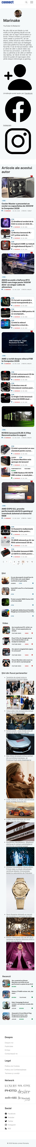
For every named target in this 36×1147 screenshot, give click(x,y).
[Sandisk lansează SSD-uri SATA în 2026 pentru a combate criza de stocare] (5, 553)
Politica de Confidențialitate (15, 1070)
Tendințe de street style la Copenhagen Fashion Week (17, 678)
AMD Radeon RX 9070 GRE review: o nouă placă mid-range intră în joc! (22, 475)
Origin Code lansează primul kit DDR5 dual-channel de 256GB (21, 399)
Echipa (7, 1050)
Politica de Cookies (12, 1066)
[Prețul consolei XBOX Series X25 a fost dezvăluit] (5, 602)
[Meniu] (31, 2)
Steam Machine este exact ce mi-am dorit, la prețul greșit (22, 661)
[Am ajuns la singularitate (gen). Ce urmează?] (6, 652)
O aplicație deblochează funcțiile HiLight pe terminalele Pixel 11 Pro (22, 611)
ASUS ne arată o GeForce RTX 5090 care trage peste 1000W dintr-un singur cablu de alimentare (16, 283)
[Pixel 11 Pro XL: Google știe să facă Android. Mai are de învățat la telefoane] (6, 641)
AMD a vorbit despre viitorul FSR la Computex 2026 (17, 360)
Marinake (8, 211)
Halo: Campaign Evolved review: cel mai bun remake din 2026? (22, 1004)
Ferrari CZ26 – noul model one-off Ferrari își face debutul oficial (19, 732)
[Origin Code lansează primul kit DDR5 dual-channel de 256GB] (5, 398)
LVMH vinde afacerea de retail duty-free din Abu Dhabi (18, 820)
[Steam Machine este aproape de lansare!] (5, 461)
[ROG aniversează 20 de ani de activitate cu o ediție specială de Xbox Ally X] (5, 375)
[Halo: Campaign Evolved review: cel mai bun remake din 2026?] (6, 1005)
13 (32, 562)
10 (19, 562)
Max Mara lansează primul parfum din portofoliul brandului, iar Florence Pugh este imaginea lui (19, 758)
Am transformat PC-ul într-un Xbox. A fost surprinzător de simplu (22, 629)
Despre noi (9, 1043)
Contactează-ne (11, 1054)
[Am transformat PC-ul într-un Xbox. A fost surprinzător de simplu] (6, 630)
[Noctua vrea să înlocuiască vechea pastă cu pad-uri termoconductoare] (5, 387)
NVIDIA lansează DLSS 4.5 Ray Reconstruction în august (16, 434)
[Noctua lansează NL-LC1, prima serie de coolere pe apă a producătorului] (5, 234)
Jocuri (14, 1008)
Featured (27, 468)
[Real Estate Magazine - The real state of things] (24, 1086)
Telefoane (22, 997)
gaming (13, 457)
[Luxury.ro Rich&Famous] (11, 1087)
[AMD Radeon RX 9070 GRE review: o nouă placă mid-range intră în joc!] (5, 472)
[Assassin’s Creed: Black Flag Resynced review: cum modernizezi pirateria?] (6, 1016)
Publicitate (9, 1046)
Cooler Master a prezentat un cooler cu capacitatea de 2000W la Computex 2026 (17, 205)
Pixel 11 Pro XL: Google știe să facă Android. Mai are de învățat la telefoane (22, 640)
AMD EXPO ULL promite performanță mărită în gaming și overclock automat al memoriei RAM (17, 512)
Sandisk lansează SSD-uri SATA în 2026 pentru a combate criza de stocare (22, 553)
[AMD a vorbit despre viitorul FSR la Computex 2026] (18, 342)
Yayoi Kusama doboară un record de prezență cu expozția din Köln (19, 915)
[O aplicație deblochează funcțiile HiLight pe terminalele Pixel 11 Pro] (5, 613)
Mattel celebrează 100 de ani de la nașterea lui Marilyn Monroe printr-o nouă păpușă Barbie (20, 939)
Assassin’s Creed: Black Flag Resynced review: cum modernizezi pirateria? (21, 1015)
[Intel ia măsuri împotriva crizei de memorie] (5, 324)
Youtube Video (16, 633)
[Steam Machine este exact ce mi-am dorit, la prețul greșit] (6, 663)
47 (18, 564)
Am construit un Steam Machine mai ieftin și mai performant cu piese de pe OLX (22, 982)
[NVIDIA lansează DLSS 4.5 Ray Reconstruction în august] (18, 416)
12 (27, 562)
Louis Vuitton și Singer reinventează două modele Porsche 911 (20, 800)
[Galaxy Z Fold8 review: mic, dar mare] (6, 994)
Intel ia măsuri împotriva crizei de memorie (19, 324)
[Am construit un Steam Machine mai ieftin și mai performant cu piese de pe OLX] (6, 983)
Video (26, 633)
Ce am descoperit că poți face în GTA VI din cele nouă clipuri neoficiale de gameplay (22, 579)
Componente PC (16, 468)
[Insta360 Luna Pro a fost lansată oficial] (5, 591)
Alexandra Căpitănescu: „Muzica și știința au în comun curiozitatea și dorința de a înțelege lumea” (19, 844)
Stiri (4, 200)
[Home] (8, 1)
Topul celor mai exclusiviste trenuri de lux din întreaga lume (19, 712)
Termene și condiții (12, 1073)
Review (13, 470)
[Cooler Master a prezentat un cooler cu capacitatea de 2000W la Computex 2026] (18, 187)
